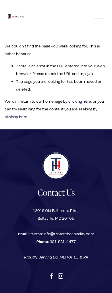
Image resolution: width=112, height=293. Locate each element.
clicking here (79, 101)
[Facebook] (51, 276)
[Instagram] (60, 276)
